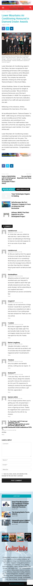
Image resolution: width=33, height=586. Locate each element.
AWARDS (9, 12)
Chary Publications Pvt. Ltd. (17, 584)
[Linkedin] (11, 28)
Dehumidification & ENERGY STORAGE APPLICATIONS (21, 521)
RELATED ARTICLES (8, 189)
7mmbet (11, 360)
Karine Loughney (14, 342)
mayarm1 (11, 301)
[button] (3, 7)
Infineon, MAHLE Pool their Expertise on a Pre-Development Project (20, 214)
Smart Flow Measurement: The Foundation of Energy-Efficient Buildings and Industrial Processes (20, 504)
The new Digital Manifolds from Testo (24, 177)
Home (3, 12)
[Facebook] (3, 28)
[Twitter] (7, 28)
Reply (9, 245)
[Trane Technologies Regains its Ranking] (6, 196)
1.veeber (11, 323)
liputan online (13, 397)
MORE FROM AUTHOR (22, 189)
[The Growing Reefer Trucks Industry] (6, 514)
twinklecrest (12, 230)
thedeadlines (12, 274)
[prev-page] (3, 221)
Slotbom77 (11, 373)
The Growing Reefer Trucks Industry (21, 513)
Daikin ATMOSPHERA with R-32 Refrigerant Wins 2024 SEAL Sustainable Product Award (9, 180)
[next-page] (6, 221)
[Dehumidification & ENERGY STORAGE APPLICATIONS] (6, 523)
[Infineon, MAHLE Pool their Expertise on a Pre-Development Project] (6, 215)
